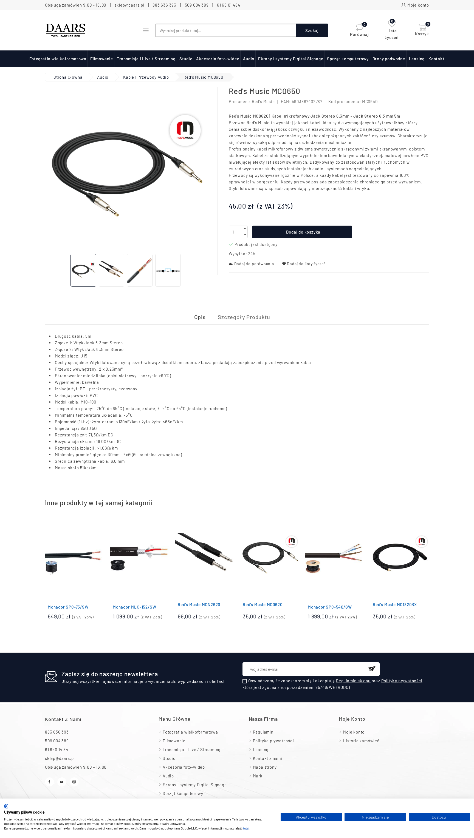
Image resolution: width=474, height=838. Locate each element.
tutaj (246, 828)
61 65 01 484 (228, 4)
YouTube (61, 781)
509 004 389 (197, 4)
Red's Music (263, 101)
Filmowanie (101, 58)
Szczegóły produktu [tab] (244, 317)
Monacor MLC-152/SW (134, 606)
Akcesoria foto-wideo (217, 58)
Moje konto (354, 731)
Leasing (417, 58)
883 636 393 (164, 4)
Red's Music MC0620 (262, 604)
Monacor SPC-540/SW (330, 606)
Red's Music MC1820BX (395, 604)
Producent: (240, 101)
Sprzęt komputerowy (347, 58)
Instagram (74, 781)
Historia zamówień (361, 740)
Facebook (49, 781)
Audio (248, 58)
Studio (186, 58)
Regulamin (263, 731)
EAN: (286, 101)
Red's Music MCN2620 (199, 604)
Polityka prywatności (273, 740)
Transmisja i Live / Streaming (146, 58)
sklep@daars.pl (129, 4)
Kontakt (436, 58)
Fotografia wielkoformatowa (57, 58)
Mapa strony (265, 767)
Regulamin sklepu (353, 680)
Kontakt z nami (63, 719)
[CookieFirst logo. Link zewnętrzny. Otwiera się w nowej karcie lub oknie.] (6, 806)
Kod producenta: (344, 101)
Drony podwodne (389, 58)
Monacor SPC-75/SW (68, 606)
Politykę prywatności (401, 680)
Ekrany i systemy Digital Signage (290, 58)
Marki (258, 775)
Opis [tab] (199, 317)
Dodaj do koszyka (303, 231)
